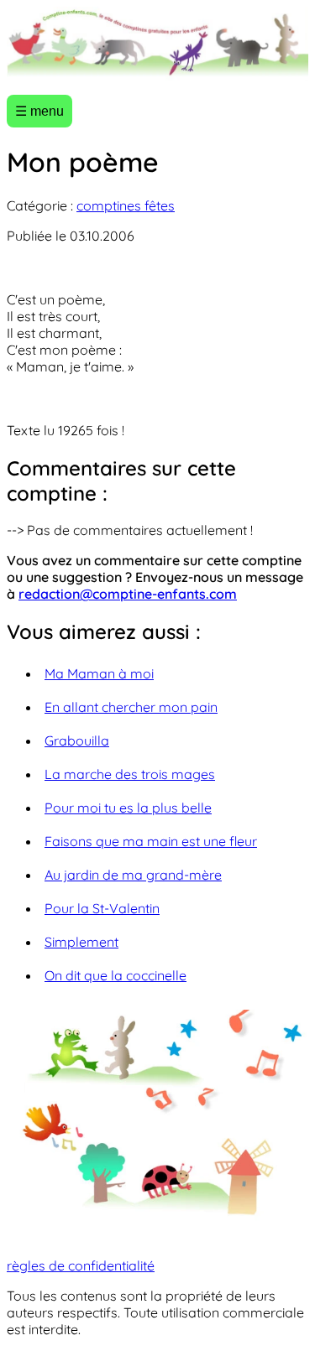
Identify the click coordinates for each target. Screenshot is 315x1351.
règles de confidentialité (81, 1265)
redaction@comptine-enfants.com (127, 593)
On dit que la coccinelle (115, 975)
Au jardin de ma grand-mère (133, 874)
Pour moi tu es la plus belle (128, 807)
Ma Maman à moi (99, 673)
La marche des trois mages (130, 774)
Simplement (81, 941)
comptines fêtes (125, 205)
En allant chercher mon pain (131, 707)
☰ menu (39, 111)
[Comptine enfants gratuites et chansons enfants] (157, 44)
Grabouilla (77, 740)
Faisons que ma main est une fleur (151, 841)
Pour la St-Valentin (102, 908)
